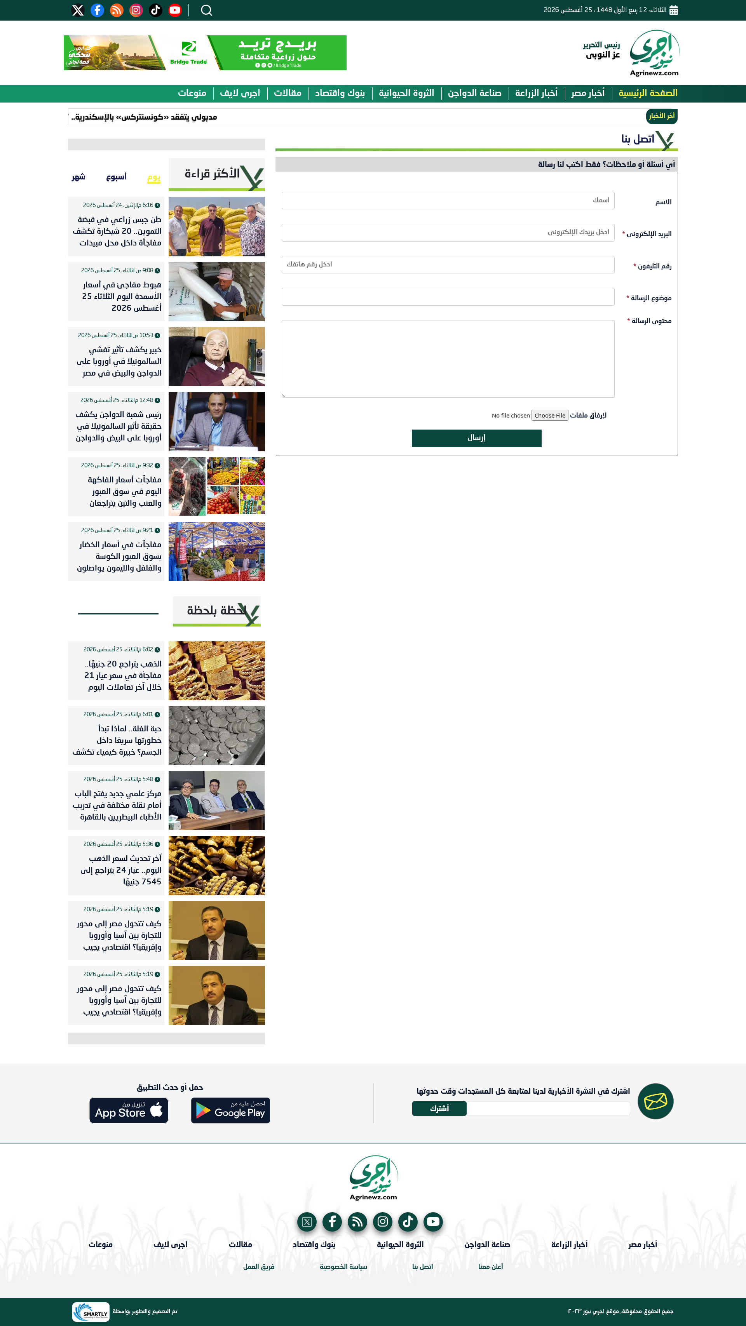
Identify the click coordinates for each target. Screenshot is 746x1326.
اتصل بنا (422, 1267)
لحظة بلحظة (217, 611)
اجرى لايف (240, 93)
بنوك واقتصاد (340, 93)
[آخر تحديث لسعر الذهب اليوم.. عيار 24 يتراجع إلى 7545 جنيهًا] (217, 865)
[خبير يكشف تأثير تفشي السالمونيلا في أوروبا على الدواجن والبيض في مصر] (217, 356)
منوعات (192, 93)
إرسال (476, 438)
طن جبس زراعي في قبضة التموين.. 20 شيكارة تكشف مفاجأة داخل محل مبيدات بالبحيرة (117, 233)
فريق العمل (259, 1267)
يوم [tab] (153, 176)
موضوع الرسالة (649, 298)
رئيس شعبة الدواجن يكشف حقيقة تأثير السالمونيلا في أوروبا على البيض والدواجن (118, 426)
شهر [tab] (78, 176)
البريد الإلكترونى (647, 234)
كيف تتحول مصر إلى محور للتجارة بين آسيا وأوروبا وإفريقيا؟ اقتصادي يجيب (119, 936)
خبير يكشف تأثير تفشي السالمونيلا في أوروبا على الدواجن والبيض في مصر (119, 362)
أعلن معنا (490, 1267)
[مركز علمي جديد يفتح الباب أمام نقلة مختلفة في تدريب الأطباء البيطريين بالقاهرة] (217, 800)
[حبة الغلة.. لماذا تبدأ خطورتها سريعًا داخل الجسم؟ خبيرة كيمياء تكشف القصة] (217, 735)
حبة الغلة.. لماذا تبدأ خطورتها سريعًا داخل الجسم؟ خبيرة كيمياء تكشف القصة (117, 743)
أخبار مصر (588, 93)
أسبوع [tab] (116, 176)
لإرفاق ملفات (588, 415)
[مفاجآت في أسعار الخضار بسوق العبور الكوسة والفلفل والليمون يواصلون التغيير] (217, 551)
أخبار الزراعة (536, 93)
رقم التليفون (652, 266)
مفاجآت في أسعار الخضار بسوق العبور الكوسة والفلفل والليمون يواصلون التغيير (119, 558)
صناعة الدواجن (475, 93)
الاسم (663, 202)
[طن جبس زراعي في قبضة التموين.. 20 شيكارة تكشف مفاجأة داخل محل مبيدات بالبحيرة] (217, 226)
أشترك (439, 1108)
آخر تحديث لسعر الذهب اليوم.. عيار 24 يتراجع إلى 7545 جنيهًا (121, 870)
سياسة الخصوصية (343, 1267)
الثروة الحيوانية (406, 93)
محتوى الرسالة (649, 321)
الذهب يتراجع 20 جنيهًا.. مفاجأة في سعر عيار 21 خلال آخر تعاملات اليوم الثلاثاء (123, 678)
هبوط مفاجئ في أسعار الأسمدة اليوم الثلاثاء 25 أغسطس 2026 (122, 297)
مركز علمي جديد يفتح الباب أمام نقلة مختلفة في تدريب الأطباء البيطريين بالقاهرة (117, 805)
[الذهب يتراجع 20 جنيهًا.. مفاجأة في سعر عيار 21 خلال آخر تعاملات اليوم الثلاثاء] (217, 670)
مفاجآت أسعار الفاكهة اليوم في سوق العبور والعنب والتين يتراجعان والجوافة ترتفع (125, 494)
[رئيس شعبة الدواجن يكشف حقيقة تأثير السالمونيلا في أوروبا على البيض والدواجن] (217, 421)
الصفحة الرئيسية (648, 93)
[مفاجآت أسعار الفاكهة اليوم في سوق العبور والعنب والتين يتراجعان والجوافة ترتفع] (217, 486)
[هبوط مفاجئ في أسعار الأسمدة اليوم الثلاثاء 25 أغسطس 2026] (217, 291)
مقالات (288, 93)
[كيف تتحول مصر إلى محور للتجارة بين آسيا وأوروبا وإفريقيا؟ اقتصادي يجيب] (217, 930)
